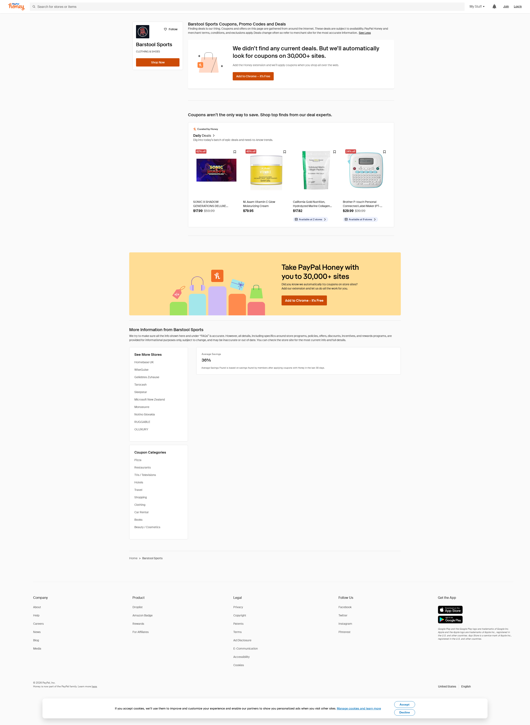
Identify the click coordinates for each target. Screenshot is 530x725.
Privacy (238, 607)
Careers (38, 624)
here (94, 686)
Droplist (137, 607)
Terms (237, 632)
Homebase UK (144, 362)
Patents (238, 624)
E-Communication (245, 648)
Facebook (345, 607)
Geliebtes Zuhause (146, 377)
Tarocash (140, 384)
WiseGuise (141, 370)
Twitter (342, 615)
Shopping (140, 497)
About (37, 607)
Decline (404, 712)
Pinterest (344, 632)
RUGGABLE (142, 422)
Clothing (139, 505)
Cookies (238, 665)
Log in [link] (518, 6)
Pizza (137, 460)
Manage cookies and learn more (359, 708)
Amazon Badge (142, 615)
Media (37, 648)
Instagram (345, 624)
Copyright (239, 615)
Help (36, 615)
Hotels (138, 482)
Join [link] (506, 6)
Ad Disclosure (242, 640)
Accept (405, 704)
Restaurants (142, 467)
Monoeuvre (141, 407)
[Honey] (16, 6)
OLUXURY (141, 429)
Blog (36, 640)
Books (138, 520)
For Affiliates (140, 632)
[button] (454, 686)
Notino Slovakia (144, 414)
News (37, 632)
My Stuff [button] (476, 6)
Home (133, 558)
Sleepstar (140, 392)
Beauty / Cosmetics (147, 527)
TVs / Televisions (145, 475)
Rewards (138, 624)
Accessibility (241, 657)
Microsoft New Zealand (149, 399)
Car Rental (141, 512)
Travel (138, 490)
